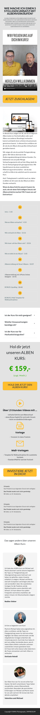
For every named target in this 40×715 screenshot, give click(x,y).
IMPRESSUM (31, 712)
